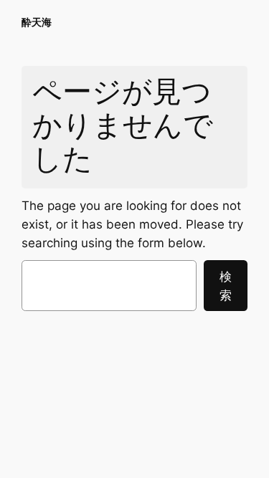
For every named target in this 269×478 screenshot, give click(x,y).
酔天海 (37, 22)
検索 (226, 285)
